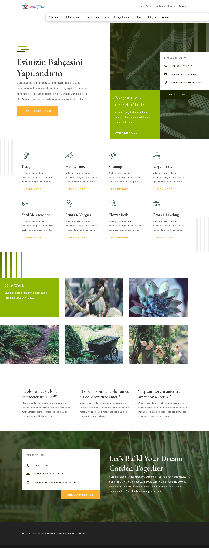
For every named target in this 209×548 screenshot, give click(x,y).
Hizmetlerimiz (101, 17)
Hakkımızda (72, 17)
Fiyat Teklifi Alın (37, 111)
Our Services (126, 132)
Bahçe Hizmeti (122, 17)
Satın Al (165, 17)
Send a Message (80, 494)
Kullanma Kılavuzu (165, 6)
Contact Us (175, 94)
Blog (86, 17)
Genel (139, 17)
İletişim (151, 17)
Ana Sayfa (146, 6)
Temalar (183, 6)
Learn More (32, 189)
